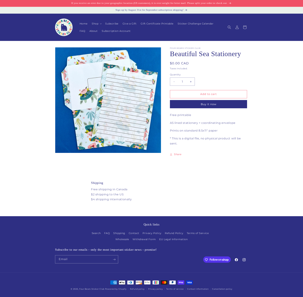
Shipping (119, 233)
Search (96, 233)
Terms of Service (198, 233)
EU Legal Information (173, 239)
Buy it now (208, 104)
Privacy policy (155, 289)
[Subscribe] (114, 259)
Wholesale (122, 239)
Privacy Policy (152, 233)
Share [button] (177, 154)
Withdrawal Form (144, 239)
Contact (134, 233)
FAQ (107, 233)
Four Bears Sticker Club (91, 289)
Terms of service (175, 289)
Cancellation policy (222, 289)
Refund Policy (174, 233)
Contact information (197, 289)
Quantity (175, 74)
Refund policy (137, 289)
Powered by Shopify (116, 289)
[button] (96, 23)
